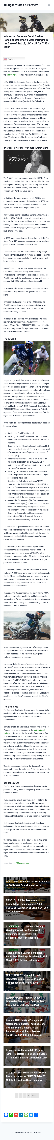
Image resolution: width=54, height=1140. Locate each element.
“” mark (11, 75)
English (11, 59)
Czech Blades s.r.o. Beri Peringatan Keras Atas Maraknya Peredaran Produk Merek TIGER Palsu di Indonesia (26, 956)
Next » (34, 1095)
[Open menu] (49, 5)
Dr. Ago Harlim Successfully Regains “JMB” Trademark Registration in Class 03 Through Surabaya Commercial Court (26, 1054)
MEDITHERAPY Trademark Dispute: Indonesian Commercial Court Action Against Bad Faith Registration (25, 979)
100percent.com (22, 863)
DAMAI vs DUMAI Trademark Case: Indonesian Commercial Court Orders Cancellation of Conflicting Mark (25, 1001)
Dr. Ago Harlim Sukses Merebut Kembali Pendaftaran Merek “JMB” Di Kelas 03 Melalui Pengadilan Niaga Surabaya (26, 1076)
